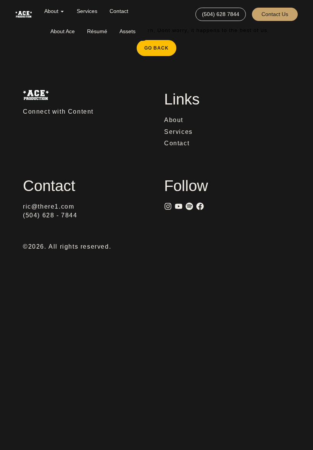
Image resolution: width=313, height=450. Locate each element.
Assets (127, 31)
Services (87, 11)
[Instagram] (168, 206)
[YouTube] (178, 206)
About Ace (62, 31)
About (51, 11)
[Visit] (186, 14)
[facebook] (200, 206)
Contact (119, 11)
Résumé (97, 31)
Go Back (160, 45)
